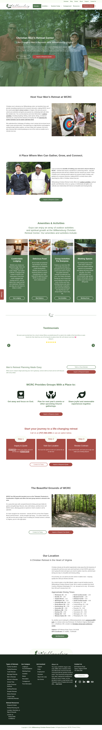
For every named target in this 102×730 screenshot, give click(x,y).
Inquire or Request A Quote (81, 372)
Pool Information (27, 683)
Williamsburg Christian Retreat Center (43, 727)
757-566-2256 (78, 670)
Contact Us (93, 1)
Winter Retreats (11, 694)
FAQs (39, 669)
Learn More (23, 56)
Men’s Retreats (11, 676)
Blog (71, 1)
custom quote (25, 451)
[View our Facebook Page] (75, 681)
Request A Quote (12, 705)
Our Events (40, 679)
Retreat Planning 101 (13, 707)
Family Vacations (12, 666)
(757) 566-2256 (45, 433)
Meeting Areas (85, 298)
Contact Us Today (39, 464)
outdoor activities (85, 182)
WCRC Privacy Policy (74, 727)
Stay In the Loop (42, 676)
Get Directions (60, 636)
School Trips (10, 682)
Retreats (36, 6)
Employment (41, 671)
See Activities (62, 298)
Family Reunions (12, 669)
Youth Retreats (11, 671)
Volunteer (66, 1)
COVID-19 (10, 714)
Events (76, 1)
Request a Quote (88, 6)
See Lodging (17, 298)
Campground (67, 6)
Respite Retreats (12, 691)
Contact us (12, 449)
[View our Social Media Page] (80, 681)
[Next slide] (93, 345)
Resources (76, 6)
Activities (45, 6)
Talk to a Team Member (81, 367)
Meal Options (40, 298)
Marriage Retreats (12, 674)
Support (87, 1)
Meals (24, 676)
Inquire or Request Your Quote (60, 532)
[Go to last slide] (8, 345)
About (81, 1)
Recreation (25, 678)
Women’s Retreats (12, 679)
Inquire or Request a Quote (44, 56)
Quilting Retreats (12, 689)
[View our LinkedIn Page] (84, 681)
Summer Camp (55, 6)
